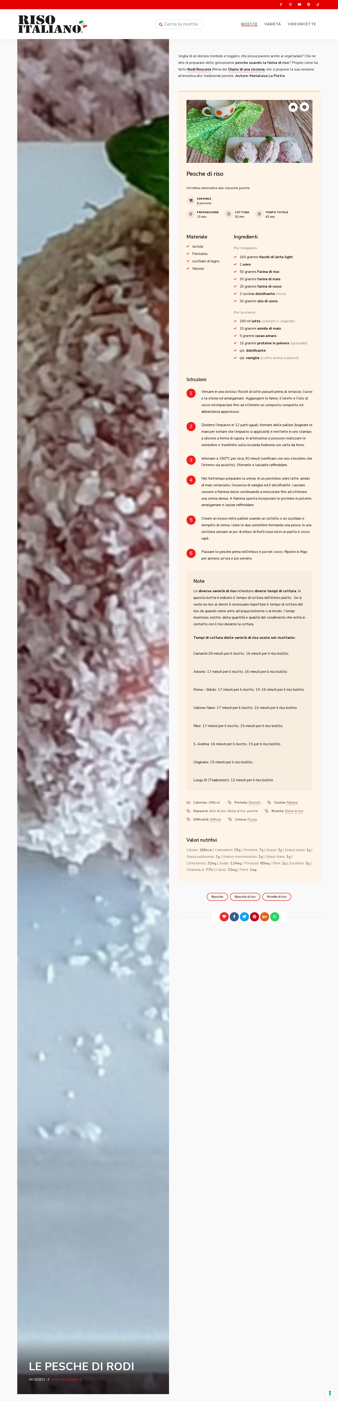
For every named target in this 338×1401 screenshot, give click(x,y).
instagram (290, 4)
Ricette (249, 24)
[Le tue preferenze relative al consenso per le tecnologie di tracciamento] (330, 1393)
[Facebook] (234, 916)
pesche (218, 897)
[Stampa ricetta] (293, 107)
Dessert (254, 802)
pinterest (308, 4)
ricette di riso (278, 897)
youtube (299, 4)
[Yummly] (264, 916)
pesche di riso (246, 897)
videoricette (302, 24)
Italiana (292, 802)
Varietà (272, 24)
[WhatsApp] (274, 916)
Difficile (215, 819)
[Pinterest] (254, 916)
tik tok (317, 4)
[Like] (224, 916)
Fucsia (252, 819)
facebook (281, 4)
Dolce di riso (294, 811)
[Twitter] (244, 916)
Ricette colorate (67, 1379)
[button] (304, 106)
